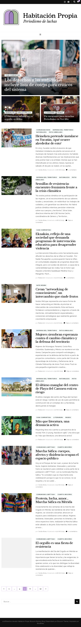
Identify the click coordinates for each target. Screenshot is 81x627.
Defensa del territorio (63, 130)
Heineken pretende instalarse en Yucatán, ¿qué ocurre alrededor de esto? (57, 139)
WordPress (40, 623)
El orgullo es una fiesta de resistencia (54, 544)
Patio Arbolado (55, 132)
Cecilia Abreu (42, 170)
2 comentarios (72, 531)
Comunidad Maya (43, 130)
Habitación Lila (24, 112)
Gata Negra (41, 285)
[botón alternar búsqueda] (74, 2)
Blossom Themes (63, 621)
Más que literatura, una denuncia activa (52, 423)
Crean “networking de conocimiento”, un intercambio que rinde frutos (57, 292)
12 (41, 589)
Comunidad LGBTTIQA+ (45, 447)
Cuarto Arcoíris (65, 447)
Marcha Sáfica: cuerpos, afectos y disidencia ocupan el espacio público (57, 454)
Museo (60, 112)
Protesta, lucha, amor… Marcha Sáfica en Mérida (54, 500)
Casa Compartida (13, 75)
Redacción (41, 278)
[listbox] (40, 81)
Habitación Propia (23, 621)
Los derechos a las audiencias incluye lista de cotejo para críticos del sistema (38, 85)
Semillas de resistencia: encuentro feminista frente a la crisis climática (56, 187)
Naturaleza (41, 132)
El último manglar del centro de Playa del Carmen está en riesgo (57, 388)
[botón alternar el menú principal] (41, 34)
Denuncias (10, 112)
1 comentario (72, 170)
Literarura (50, 112)
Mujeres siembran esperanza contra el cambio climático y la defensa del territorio (57, 338)
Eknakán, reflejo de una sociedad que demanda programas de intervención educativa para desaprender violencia (56, 241)
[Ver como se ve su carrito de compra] (78, 2)
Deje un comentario (72, 323)
